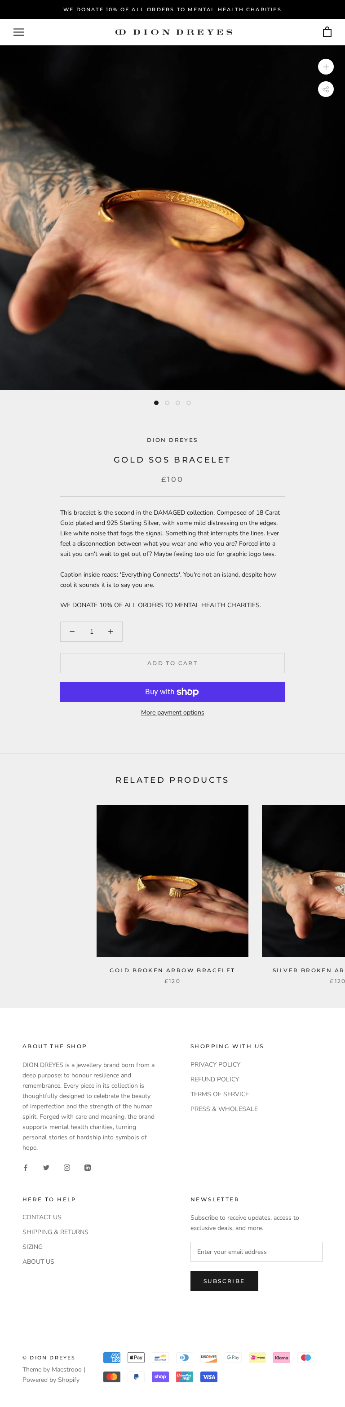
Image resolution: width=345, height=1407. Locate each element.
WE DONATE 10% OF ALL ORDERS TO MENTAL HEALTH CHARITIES (172, 9)
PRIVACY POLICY (215, 1064)
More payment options (172, 712)
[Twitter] (46, 1167)
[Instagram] (67, 1167)
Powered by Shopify (51, 1380)
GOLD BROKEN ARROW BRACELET (172, 970)
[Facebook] (25, 1167)
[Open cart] (327, 32)
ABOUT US (38, 1261)
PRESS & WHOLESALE (224, 1109)
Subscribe (224, 1281)
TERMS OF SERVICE (219, 1094)
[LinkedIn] (87, 1167)
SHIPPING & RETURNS (55, 1232)
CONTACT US (42, 1217)
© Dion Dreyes (49, 1357)
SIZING (32, 1247)
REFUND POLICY (214, 1079)
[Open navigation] (18, 32)
